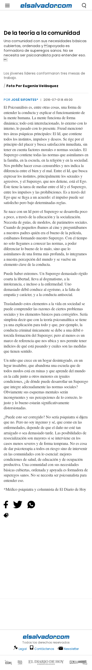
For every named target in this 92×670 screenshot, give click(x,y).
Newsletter (71, 649)
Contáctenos (44, 649)
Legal (23, 649)
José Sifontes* (24, 99)
